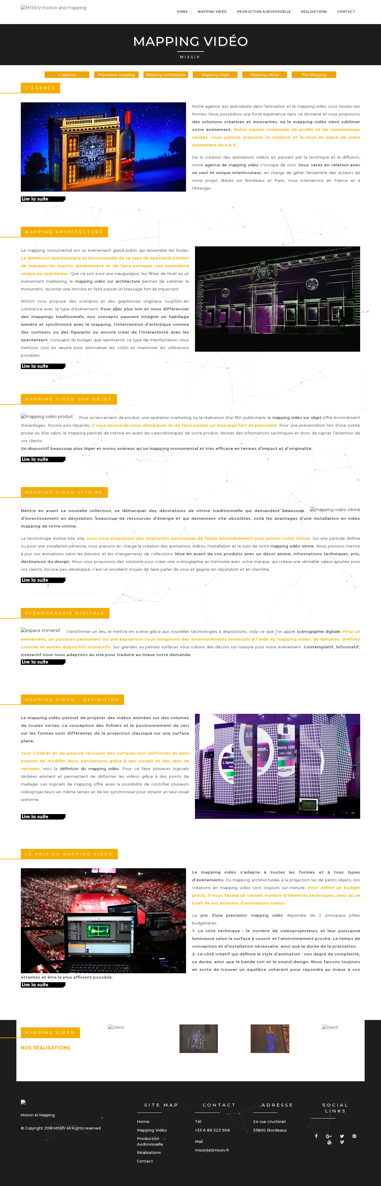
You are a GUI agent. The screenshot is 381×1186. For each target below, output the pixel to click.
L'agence (67, 74)
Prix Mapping (314, 74)
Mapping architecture (166, 74)
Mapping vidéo (212, 12)
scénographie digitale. (319, 631)
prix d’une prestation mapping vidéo (242, 915)
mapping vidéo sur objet (296, 417)
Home (182, 12)
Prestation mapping (116, 74)
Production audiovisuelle (264, 12)
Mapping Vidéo (152, 1130)
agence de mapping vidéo (232, 164)
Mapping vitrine (264, 74)
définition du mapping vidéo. (91, 768)
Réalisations (314, 12)
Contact (346, 12)
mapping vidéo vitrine (292, 546)
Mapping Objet (215, 74)
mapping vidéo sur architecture (107, 281)
